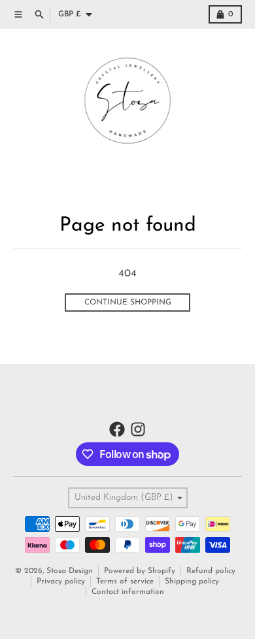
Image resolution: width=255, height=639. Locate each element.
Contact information (128, 592)
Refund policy (210, 571)
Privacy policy (61, 581)
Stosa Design (69, 571)
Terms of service (125, 581)
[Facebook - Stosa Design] (117, 429)
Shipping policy (192, 581)
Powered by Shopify (139, 571)
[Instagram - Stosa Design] (138, 429)
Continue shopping (127, 302)
